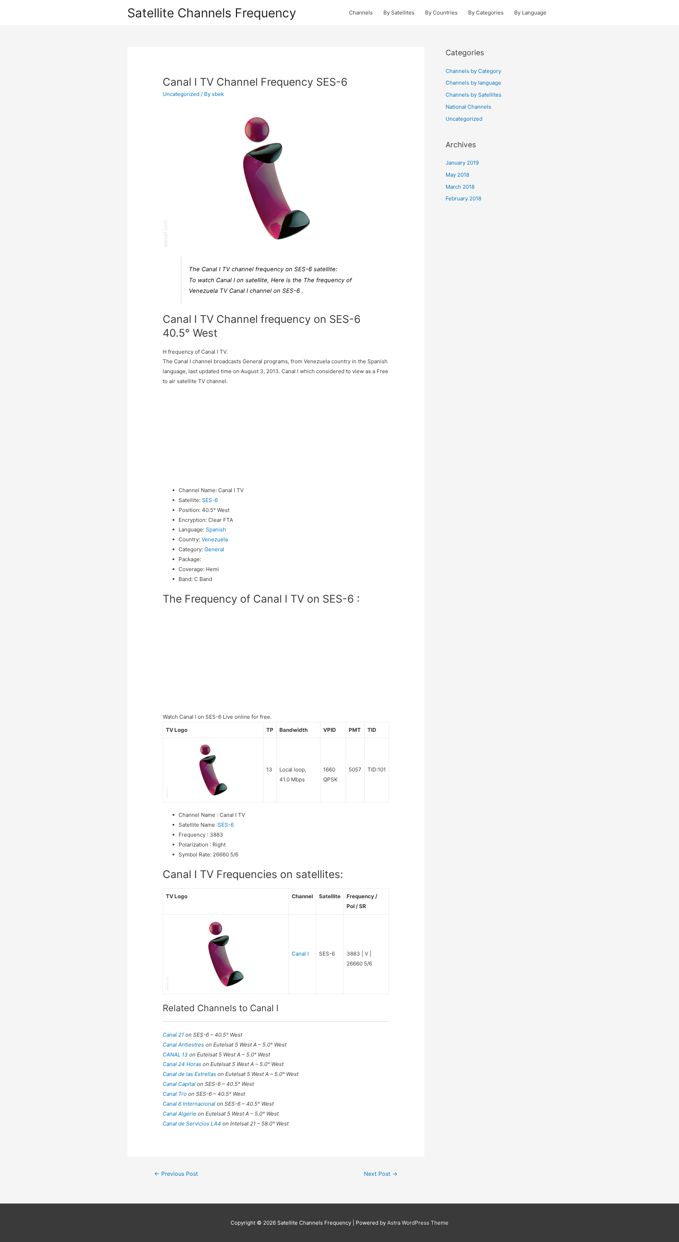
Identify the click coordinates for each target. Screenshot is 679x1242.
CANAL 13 (176, 1054)
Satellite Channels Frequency (211, 12)
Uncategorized (181, 94)
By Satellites (398, 12)
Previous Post (176, 1173)
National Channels (468, 106)
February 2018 (463, 198)
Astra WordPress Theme (417, 1222)
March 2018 (460, 186)
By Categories (486, 12)
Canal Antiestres (184, 1044)
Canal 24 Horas (183, 1064)
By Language (530, 12)
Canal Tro (175, 1093)
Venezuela (215, 539)
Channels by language (473, 82)
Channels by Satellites (473, 94)
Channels (361, 12)
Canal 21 (174, 1034)
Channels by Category (473, 71)
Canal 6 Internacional (190, 1103)
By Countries (441, 12)
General (214, 549)
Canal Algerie (180, 1113)
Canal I (300, 953)
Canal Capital (180, 1084)
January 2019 (462, 162)
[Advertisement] (276, 435)
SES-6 (210, 500)
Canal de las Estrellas (190, 1074)
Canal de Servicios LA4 (192, 1123)
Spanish (216, 529)
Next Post (380, 1173)
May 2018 (457, 174)
